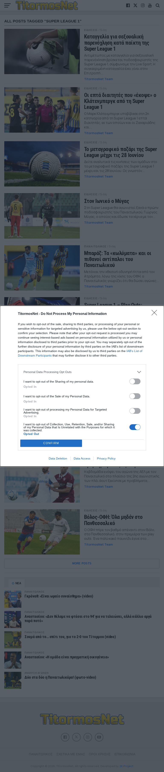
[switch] (135, 381)
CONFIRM (51, 443)
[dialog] (82, 386)
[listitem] (82, 372)
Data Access (82, 458)
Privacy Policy (106, 458)
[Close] (156, 314)
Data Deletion (58, 458)
